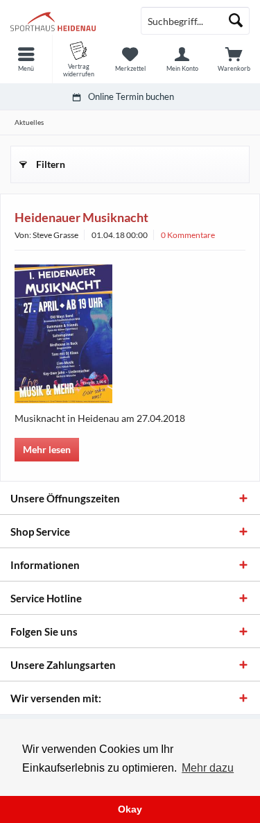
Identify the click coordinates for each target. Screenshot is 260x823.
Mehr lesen (47, 449)
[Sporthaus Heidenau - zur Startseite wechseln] (65, 21)
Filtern (50, 164)
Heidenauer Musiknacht (81, 217)
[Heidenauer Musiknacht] (130, 333)
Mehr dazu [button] (208, 768)
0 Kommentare (188, 235)
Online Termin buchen (131, 96)
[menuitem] (26, 59)
